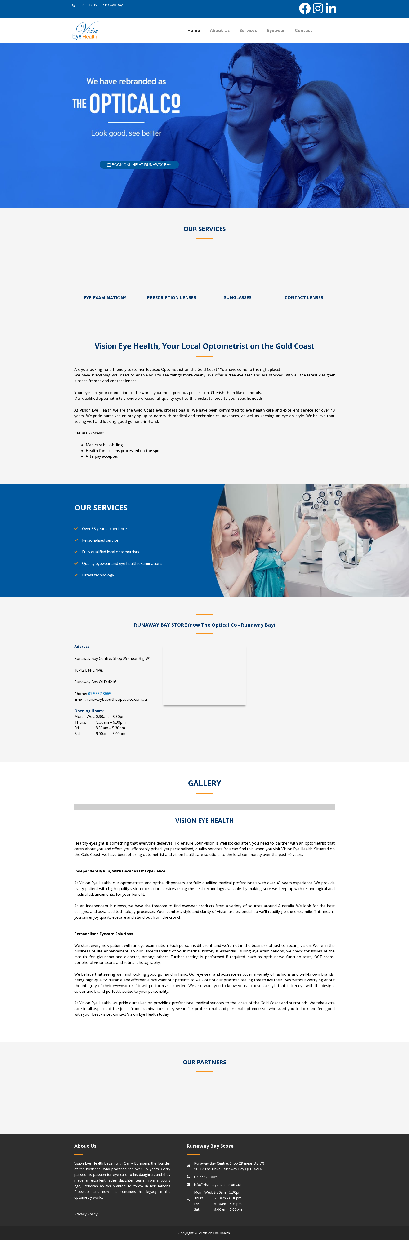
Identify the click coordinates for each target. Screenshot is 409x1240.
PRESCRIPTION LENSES (171, 297)
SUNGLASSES (237, 297)
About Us (220, 30)
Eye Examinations (105, 298)
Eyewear (276, 30)
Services (248, 30)
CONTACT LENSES (304, 297)
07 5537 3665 (99, 693)
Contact (303, 30)
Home (193, 30)
